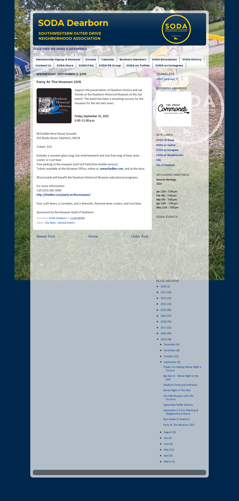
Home (93, 237)
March (168, 461)
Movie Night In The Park (177, 390)
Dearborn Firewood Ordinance (180, 385)
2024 (163, 286)
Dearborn (73, 23)
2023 (163, 292)
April (166, 455)
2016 (163, 333)
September (170, 362)
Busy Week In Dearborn (176, 419)
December (170, 344)
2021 (163, 304)
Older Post (139, 237)
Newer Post (45, 237)
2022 (163, 298)
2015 (163, 339)
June (167, 444)
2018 (163, 321)
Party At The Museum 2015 (179, 425)
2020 (163, 310)
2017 (163, 327)
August (168, 432)
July (166, 438)
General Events (66, 223)
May (166, 449)
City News (50, 223)
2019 (163, 316)
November (170, 350)
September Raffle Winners (178, 405)
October (169, 356)
